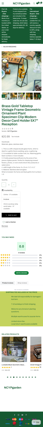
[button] (21, 129)
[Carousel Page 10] (35, 377)
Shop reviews (22, 283)
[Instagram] (18, 415)
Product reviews (7, 283)
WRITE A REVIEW (21, 273)
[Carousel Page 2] (10, 377)
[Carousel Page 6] (23, 377)
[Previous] (3, 96)
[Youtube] (22, 415)
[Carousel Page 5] (20, 377)
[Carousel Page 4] (17, 377)
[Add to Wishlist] (24, 339)
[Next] (39, 96)
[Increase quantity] (14, 184)
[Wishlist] (37, 3)
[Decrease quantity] (4, 184)
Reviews (5, 226)
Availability (8, 190)
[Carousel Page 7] (26, 377)
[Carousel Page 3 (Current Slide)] (13, 377)
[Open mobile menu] (3, 3)
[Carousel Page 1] (7, 377)
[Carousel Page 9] (32, 377)
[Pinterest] (26, 415)
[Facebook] (14, 415)
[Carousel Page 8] (29, 377)
